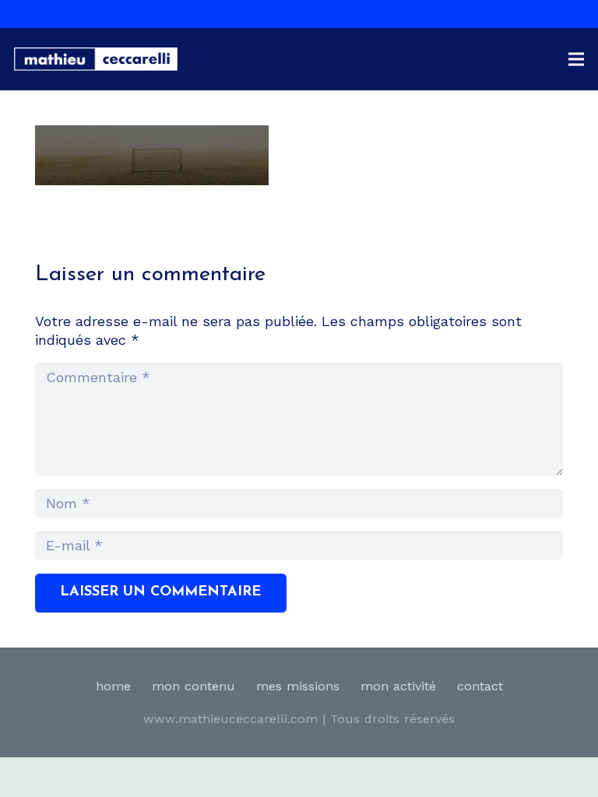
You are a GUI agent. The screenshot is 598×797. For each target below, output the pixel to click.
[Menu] (577, 59)
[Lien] (96, 59)
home (113, 686)
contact (480, 686)
